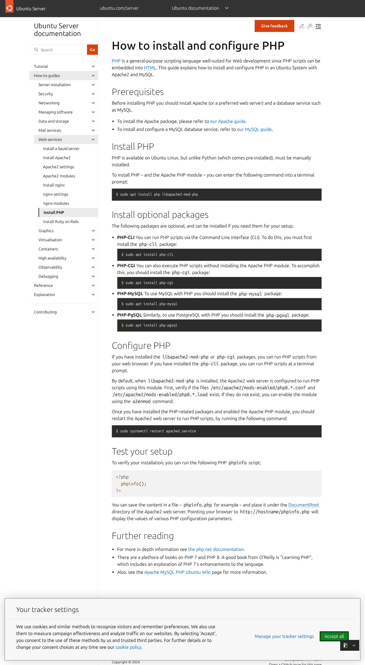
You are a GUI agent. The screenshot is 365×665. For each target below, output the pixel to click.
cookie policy (128, 647)
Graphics (46, 230)
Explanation (44, 294)
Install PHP (54, 212)
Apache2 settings (58, 167)
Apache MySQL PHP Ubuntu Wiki (177, 572)
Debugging (48, 276)
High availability (52, 258)
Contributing (45, 312)
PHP (116, 60)
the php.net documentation (216, 549)
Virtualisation (50, 240)
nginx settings (55, 194)
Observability (50, 267)
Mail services (49, 130)
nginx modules (56, 203)
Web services (50, 139)
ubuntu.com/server (119, 8)
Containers (48, 249)
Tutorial (41, 66)
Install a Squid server (61, 148)
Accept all (334, 636)
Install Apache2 (57, 157)
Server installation (54, 84)
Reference (43, 285)
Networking (49, 103)
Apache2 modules (59, 176)
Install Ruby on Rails (61, 221)
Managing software (55, 112)
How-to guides (47, 75)
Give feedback (274, 26)
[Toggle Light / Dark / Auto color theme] (310, 26)
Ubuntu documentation (195, 8)
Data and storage (53, 121)
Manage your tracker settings (284, 636)
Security (45, 94)
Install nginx (54, 185)
